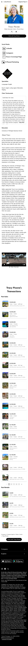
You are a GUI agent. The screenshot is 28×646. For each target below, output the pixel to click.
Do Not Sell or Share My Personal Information (11, 572)
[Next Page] (22, 484)
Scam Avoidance (16, 573)
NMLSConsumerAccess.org (7, 637)
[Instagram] (2, 568)
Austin (20, 534)
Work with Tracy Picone (14, 36)
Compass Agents (11, 534)
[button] (2, 2)
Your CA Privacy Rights (11, 578)
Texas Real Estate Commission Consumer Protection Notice (12, 624)
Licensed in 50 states (7, 639)
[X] (8, 568)
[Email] (16, 31)
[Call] (12, 31)
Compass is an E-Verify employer (14, 575)
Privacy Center (8, 573)
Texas (17, 534)
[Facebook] (5, 568)
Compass (3, 534)
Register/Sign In (23, 1)
